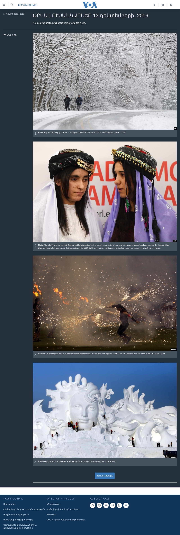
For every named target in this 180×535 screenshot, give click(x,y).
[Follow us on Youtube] (106, 505)
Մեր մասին (9, 504)
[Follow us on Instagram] (99, 505)
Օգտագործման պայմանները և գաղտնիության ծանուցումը (19, 526)
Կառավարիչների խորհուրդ (18, 520)
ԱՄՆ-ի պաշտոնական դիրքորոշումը (66, 520)
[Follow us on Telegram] (112, 505)
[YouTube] (162, 5)
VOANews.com (53, 504)
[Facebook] (171, 5)
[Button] (10, 35)
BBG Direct (52, 514)
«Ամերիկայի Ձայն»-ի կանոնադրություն (24, 509)
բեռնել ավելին (104, 475)
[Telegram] (154, 5)
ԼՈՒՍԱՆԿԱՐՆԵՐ (27, 5)
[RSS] (119, 505)
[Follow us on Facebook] (92, 505)
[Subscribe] (126, 505)
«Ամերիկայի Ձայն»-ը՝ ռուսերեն (63, 509)
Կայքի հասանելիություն (16, 514)
